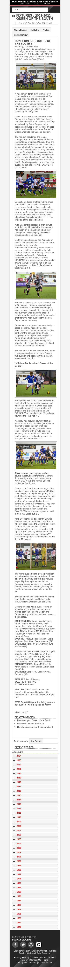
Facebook (34, 957)
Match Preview (21, 34)
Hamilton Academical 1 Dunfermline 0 (35, 726)
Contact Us (35, 959)
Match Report (20, 29)
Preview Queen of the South (30, 723)
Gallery (25, 959)
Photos (46, 29)
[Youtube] (31, 944)
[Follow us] (23, 944)
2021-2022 (43, 15)
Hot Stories (36, 741)
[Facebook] (15, 944)
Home (45, 959)
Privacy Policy (21, 957)
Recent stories (21, 741)
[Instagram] (39, 944)
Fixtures (24, 15)
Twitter (43, 957)
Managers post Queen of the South (33, 720)
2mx (20, 962)
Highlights (34, 29)
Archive (51, 957)
